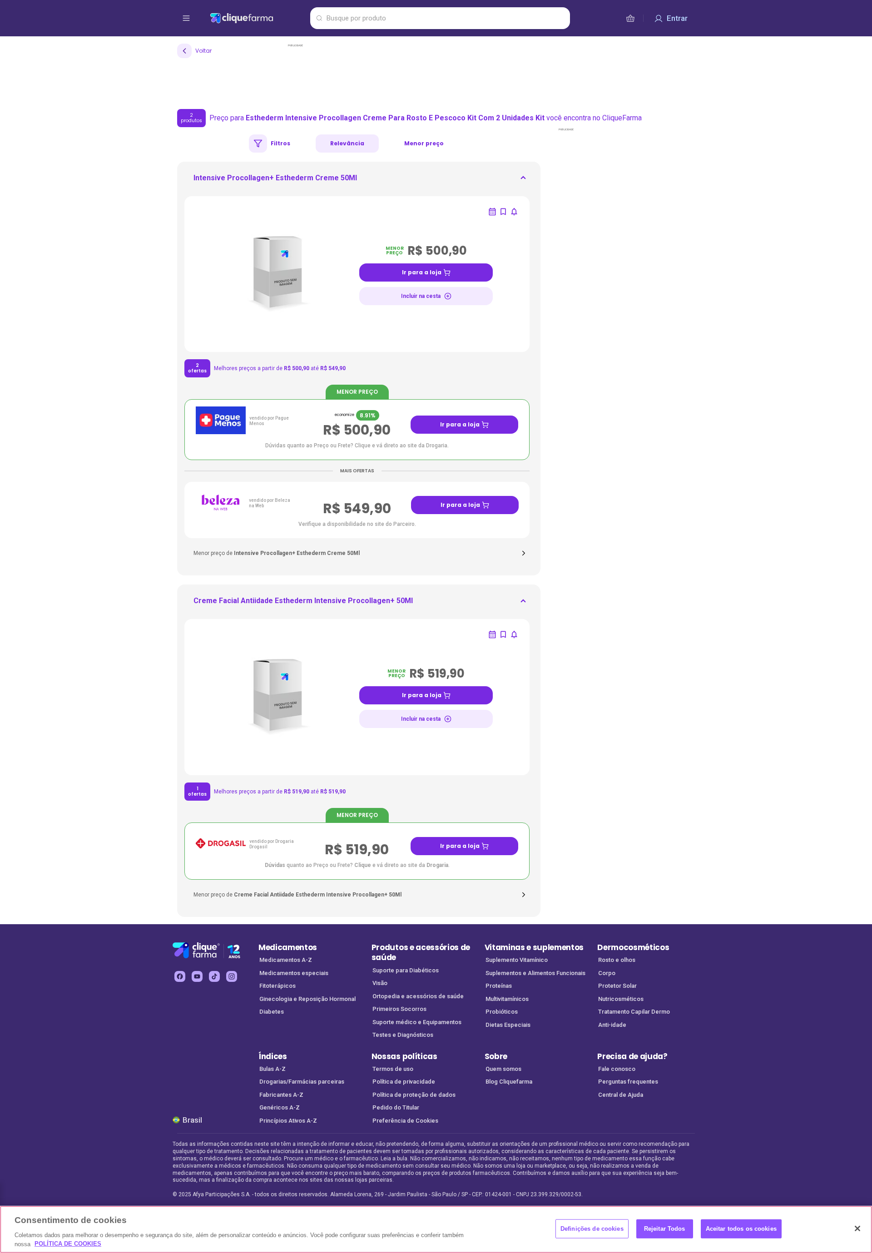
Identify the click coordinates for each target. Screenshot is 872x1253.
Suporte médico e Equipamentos (416, 1022)
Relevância (347, 143)
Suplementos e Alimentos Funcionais (535, 973)
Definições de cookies (592, 1228)
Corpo (606, 973)
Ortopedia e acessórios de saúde (418, 996)
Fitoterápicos (277, 985)
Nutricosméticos (621, 998)
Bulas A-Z (272, 1068)
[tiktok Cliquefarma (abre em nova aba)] (214, 976)
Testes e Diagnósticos (402, 1034)
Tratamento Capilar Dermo (634, 1011)
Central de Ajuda (620, 1094)
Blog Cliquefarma (509, 1081)
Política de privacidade (403, 1081)
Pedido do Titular (395, 1107)
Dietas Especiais (508, 1024)
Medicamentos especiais (293, 973)
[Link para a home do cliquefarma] (258, 18)
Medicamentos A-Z (285, 959)
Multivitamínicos (507, 998)
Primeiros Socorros (399, 1008)
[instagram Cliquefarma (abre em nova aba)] (231, 976)
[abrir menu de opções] (186, 18)
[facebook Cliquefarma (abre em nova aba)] (180, 976)
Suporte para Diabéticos (405, 970)
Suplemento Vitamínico (517, 959)
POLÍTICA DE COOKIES (68, 1243)
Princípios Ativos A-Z (288, 1120)
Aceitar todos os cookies (741, 1228)
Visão (379, 983)
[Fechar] (857, 1228)
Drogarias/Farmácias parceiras (301, 1081)
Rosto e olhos (616, 959)
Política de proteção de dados (414, 1094)
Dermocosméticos (633, 947)
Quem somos (503, 1068)
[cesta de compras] (630, 18)
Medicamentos (287, 947)
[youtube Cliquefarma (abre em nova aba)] (197, 976)
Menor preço (424, 143)
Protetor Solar (617, 985)
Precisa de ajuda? (632, 1056)
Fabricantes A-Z (281, 1094)
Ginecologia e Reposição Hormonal (307, 998)
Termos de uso (392, 1068)
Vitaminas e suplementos (534, 947)
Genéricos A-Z (279, 1107)
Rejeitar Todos (664, 1228)
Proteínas (499, 985)
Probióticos (502, 1011)
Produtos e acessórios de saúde (421, 952)
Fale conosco (616, 1068)
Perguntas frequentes (628, 1081)
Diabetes (271, 1011)
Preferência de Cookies (405, 1120)
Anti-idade (612, 1024)
